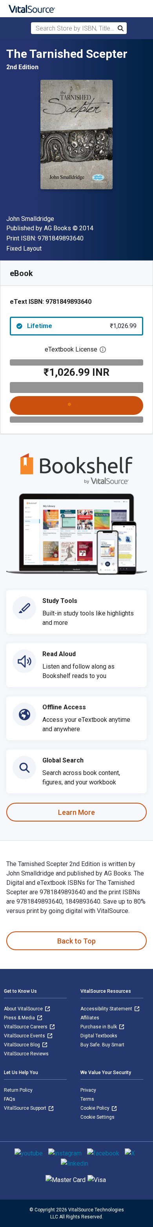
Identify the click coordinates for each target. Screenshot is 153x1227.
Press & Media (20, 1018)
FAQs (9, 1099)
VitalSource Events (25, 1036)
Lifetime (82, 326)
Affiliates (89, 1018)
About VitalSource (24, 1009)
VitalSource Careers (26, 1027)
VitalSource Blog (22, 1045)
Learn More (76, 812)
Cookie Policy (95, 1108)
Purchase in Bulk (99, 1027)
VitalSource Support (25, 1108)
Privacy (88, 1090)
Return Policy (18, 1090)
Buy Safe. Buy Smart (102, 1045)
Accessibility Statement (106, 1009)
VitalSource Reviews (26, 1054)
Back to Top (76, 941)
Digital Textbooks (98, 1036)
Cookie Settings (97, 1117)
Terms (87, 1099)
